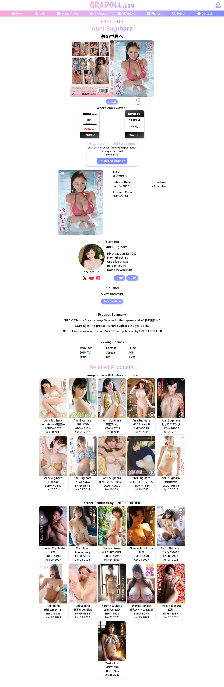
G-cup (119, 278)
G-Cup (112, 101)
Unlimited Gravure (112, 161)
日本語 (218, 7)
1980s (132, 278)
